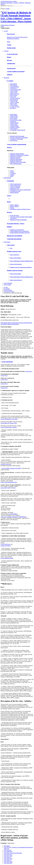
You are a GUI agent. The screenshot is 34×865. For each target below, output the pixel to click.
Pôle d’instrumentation (15, 163)
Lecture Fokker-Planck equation (9, 427)
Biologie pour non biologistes (14, 235)
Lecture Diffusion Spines (7, 558)
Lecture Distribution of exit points (9, 419)
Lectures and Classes (9, 291)
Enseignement (7, 177)
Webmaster (27, 2)
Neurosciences (13, 140)
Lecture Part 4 (4, 383)
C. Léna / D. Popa (14, 106)
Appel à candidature (15, 187)
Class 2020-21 (7, 860)
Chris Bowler (13, 88)
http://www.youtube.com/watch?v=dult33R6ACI (13, 516)
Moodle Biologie (14, 192)
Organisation (10, 181)
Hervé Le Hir (13, 103)
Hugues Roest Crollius (15, 120)
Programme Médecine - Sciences (15, 223)
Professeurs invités (14, 188)
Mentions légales (11, 48)
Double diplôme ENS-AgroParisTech (19, 231)
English (7, 8)
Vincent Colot (13, 92)
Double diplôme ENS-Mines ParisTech (20, 232)
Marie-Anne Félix (14, 94)
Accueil (6, 31)
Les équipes (10, 80)
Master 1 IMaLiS (14, 205)
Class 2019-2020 (8, 858)
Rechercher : (4, 5)
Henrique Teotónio (15, 127)
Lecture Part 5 (4, 387)
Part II (13, 487)
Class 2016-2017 (8, 854)
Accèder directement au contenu (9, 1)
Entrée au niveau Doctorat (16, 280)
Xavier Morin (13, 114)
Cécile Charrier (14, 91)
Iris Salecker (13, 121)
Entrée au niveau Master (15, 257)
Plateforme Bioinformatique (17, 153)
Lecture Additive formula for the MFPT (11, 468)
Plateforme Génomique (16, 156)
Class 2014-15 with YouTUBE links (13, 853)
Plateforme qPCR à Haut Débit (18, 162)
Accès (8, 41)
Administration (11, 63)
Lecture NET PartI (5, 487)
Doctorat (9, 212)
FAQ (11, 248)
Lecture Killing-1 (13, 514)
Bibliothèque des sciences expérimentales (20, 189)
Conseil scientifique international (15, 71)
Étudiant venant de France (14, 251)
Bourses (12, 207)
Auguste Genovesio (15, 98)
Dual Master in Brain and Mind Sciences (20, 209)
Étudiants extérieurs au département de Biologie (21, 267)
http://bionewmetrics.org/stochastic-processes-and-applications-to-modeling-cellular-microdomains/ (16, 323)
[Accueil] (4, 12)
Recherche (6, 77)
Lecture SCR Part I (5, 544)
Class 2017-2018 (8, 856)
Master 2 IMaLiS (14, 206)
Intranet (2, 4)
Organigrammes (11, 68)
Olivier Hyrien (13, 101)
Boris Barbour (13, 85)
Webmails (21, 2)
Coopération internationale (14, 239)
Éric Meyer (13, 108)
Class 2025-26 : (8, 850)
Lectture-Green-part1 (6, 464)
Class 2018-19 (7, 857)
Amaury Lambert (14, 102)
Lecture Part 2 (4, 375)
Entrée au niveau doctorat (16, 264)
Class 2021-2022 (8, 861)
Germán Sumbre (14, 125)
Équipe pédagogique (15, 185)
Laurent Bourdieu (14, 86)
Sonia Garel (13, 96)
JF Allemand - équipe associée (17, 130)
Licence (9, 195)
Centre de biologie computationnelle (16, 144)
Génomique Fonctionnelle (16, 139)
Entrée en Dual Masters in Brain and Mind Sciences (21, 261)
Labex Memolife (8, 283)
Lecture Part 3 (4, 379)
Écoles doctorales (14, 215)
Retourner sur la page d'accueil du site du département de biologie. (17, 37)
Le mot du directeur (12, 54)
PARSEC (9, 147)
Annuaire (16, 2)
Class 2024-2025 (8, 863)
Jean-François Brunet (15, 89)
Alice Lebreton (14, 105)
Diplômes (9, 226)
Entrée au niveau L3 (14, 254)
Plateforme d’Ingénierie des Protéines (19, 155)
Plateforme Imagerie (15, 158)
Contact (9, 44)
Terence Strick (13, 124)
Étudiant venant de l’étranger (15, 270)
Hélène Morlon (14, 115)
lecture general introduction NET (9, 482)
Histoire (9, 57)
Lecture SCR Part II (6, 545)
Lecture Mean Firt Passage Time (9, 423)
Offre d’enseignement (15, 184)
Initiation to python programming (18, 219)
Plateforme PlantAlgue (15, 161)
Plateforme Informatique (7, 2)
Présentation (7, 846)
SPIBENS (9, 74)
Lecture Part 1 (28, 371)
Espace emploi (7, 284)
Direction (9, 60)
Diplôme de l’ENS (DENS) (17, 229)
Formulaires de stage (15, 191)
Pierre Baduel (13, 84)
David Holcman (8, 290)
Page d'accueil (11, 34)
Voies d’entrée (11, 245)
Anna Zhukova (14, 128)
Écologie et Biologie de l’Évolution (19, 137)
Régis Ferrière (13, 95)
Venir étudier (7, 242)
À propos (6, 51)
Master (9, 201)
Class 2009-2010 (8, 851)
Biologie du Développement (17, 136)
